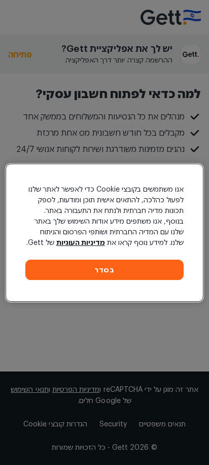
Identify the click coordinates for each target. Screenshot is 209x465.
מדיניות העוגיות (80, 242)
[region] (104, 232)
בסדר (104, 269)
